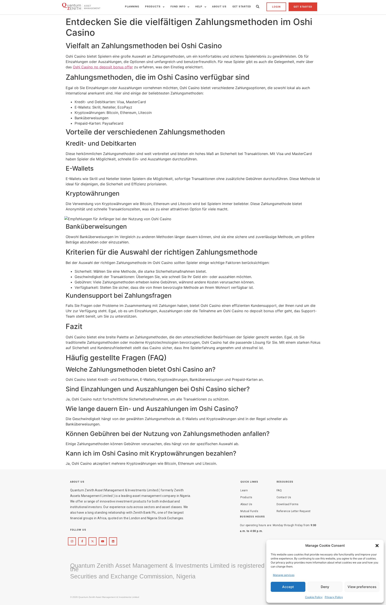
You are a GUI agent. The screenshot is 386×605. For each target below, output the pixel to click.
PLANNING (132, 6)
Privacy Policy (334, 597)
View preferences (362, 587)
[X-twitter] (92, 541)
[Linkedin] (113, 541)
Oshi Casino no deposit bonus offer (103, 67)
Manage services (283, 575)
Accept (288, 587)
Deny (325, 587)
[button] (377, 545)
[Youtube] (103, 541)
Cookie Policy (314, 597)
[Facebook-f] (82, 541)
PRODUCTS (153, 6)
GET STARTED (241, 6)
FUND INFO (177, 6)
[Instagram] (72, 541)
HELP (198, 6)
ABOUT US (219, 6)
